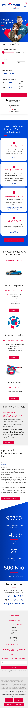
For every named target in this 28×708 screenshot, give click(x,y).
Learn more (18, 704)
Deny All (9, 704)
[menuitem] (26, 3)
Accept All (18, 700)
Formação (15, 299)
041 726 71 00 (15, 595)
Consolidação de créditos (15, 350)
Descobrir (13, 310)
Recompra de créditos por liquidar (15, 344)
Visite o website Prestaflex (9, 498)
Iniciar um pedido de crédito (13, 240)
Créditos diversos (15, 303)
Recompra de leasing (15, 346)
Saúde (15, 301)
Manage (9, 700)
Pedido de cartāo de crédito (15, 391)
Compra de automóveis (15, 294)
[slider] (3, 52)
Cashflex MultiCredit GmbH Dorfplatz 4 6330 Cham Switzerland (14, 631)
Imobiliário (15, 296)
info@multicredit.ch (14, 603)
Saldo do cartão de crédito (15, 348)
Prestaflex (3, 464)
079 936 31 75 (15, 599)
